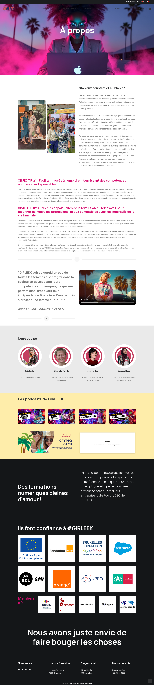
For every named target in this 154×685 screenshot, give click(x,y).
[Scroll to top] (150, 681)
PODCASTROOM (129, 9)
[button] (140, 9)
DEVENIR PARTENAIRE (132, 2)
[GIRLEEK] (8, 8)
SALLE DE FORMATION (112, 9)
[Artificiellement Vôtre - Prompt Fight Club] (92, 416)
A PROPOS (56, 9)
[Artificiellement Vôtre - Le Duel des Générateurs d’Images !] (31, 416)
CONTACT (98, 9)
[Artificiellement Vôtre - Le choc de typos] (61, 416)
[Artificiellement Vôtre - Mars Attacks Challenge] (122, 416)
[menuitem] (133, 2)
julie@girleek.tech (119, 670)
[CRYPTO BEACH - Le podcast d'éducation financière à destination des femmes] (46, 442)
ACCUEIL (46, 9)
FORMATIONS (86, 9)
